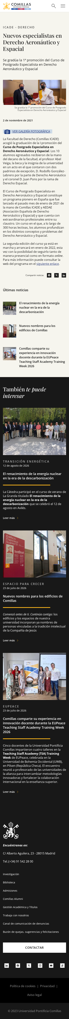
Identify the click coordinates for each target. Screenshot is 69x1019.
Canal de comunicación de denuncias (26, 923)
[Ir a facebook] (47, 275)
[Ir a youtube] (51, 965)
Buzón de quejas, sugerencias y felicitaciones (31, 932)
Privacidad (47, 986)
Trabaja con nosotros (16, 915)
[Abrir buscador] (54, 6)
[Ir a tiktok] (62, 965)
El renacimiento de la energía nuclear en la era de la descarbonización (39, 307)
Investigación (11, 874)
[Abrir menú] (63, 6)
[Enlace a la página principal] (17, 5)
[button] (34, 312)
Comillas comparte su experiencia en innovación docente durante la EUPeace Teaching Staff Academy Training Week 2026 (42, 357)
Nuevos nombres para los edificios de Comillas (33, 598)
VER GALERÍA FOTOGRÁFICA (31, 131)
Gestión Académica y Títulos (20, 907)
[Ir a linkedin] (62, 275)
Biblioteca (9, 882)
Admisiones (10, 890)
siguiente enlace (47, 264)
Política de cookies (23, 986)
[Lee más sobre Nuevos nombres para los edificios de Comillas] (34, 554)
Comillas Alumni (13, 899)
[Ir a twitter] (55, 275)
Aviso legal (34, 995)
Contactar (34, 948)
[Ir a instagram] (40, 965)
